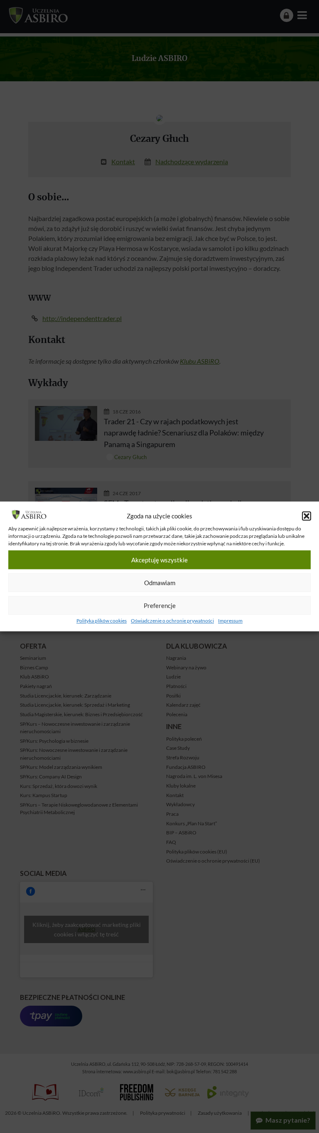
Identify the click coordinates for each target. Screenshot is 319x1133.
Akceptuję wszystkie (159, 560)
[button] (306, 516)
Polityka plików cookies (101, 621)
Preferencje (160, 605)
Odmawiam (159, 582)
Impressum (230, 621)
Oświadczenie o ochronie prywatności (172, 621)
